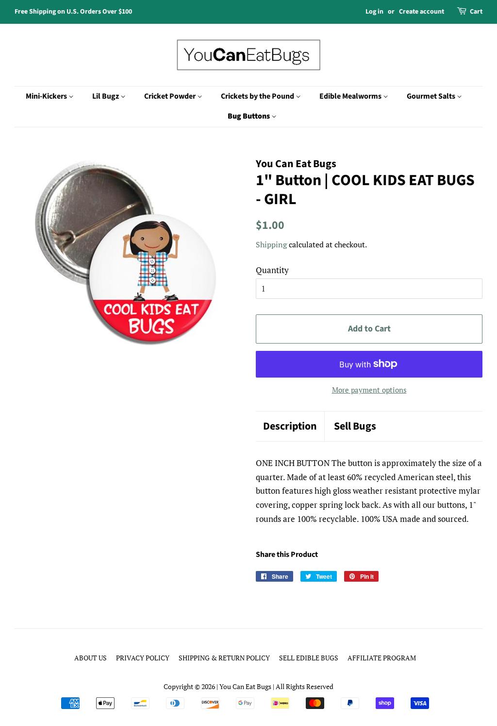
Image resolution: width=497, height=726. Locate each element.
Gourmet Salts (432, 96)
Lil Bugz (106, 96)
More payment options (369, 390)
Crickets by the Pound (258, 96)
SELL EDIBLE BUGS (308, 657)
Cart (476, 12)
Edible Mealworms (351, 96)
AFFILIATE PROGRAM (382, 657)
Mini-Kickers (47, 96)
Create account (421, 12)
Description (290, 426)
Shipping (271, 244)
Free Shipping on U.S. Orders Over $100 (73, 12)
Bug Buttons (249, 116)
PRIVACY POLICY (142, 657)
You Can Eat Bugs (245, 686)
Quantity (272, 270)
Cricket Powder (170, 96)
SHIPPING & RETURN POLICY (224, 657)
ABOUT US (90, 657)
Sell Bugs (355, 426)
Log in (374, 12)
